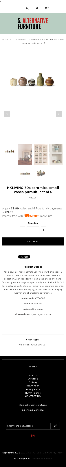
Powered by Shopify (42, 458)
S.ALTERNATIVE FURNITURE (34, 452)
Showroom (32, 378)
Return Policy (32, 385)
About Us (33, 375)
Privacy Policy (33, 389)
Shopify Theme (56, 452)
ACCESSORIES (19, 39)
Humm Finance (33, 393)
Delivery (33, 382)
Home (5, 39)
